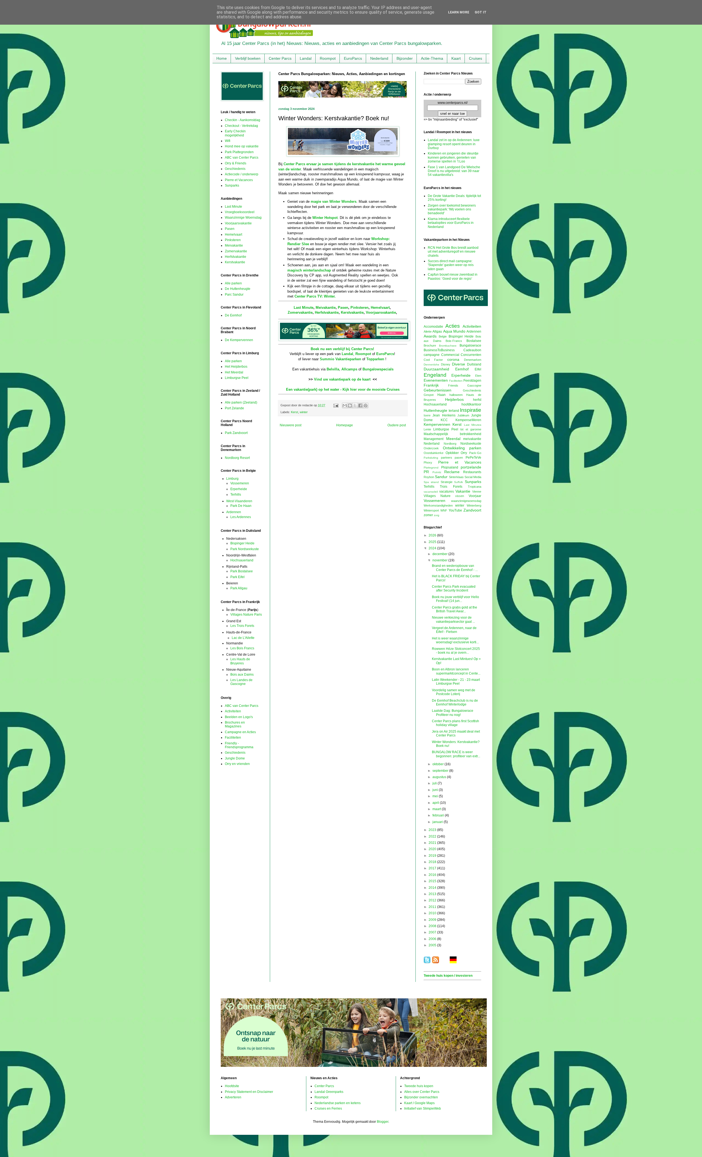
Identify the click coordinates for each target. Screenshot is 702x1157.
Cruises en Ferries (328, 1108)
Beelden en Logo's (239, 717)
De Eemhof (233, 315)
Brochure (430, 345)
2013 (433, 894)
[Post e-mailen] (335, 405)
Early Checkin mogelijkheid (235, 133)
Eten (478, 375)
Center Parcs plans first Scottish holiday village (455, 723)
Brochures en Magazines (235, 724)
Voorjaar (475, 496)
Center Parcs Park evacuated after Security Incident (453, 588)
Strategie (446, 482)
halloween (456, 394)
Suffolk (458, 482)
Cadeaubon (472, 350)
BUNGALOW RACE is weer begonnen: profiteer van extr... (456, 754)
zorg (436, 515)
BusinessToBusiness (439, 350)
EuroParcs (353, 58)
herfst (477, 400)
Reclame (452, 472)
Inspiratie (470, 410)
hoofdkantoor (471, 404)
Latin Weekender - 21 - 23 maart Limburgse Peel (456, 681)
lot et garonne (470, 429)
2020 (433, 849)
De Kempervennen (239, 340)
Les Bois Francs (242, 648)
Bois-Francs (454, 340)
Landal (306, 58)
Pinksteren (359, 307)
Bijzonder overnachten (421, 1097)
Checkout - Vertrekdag (241, 126)
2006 (433, 939)
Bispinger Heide (242, 543)
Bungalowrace (470, 345)
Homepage (344, 425)
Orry (464, 453)
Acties (452, 326)
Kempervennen (437, 424)
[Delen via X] (355, 405)
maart (437, 809)
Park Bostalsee (241, 571)
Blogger (382, 1122)
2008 (433, 926)
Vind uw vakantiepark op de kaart (342, 379)
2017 (433, 868)
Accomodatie (433, 326)
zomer (428, 515)
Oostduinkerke (433, 453)
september (440, 771)
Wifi (227, 141)
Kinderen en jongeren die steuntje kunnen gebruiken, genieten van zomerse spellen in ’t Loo (453, 157)
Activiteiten (233, 711)
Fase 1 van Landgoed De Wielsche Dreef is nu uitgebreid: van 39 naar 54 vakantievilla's (454, 171)
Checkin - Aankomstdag (242, 120)
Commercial (450, 355)
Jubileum (463, 415)
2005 (433, 945)
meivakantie (472, 439)
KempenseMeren (468, 420)
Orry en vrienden (237, 764)
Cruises (475, 58)
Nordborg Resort (237, 458)
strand (435, 482)
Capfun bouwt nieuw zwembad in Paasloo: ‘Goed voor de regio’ (452, 276)
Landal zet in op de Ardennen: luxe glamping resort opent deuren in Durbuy (454, 144)
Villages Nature (437, 496)
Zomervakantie (300, 312)
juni (435, 790)
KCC (444, 420)
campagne (432, 355)
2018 (433, 862)
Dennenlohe (431, 364)
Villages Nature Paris (246, 614)
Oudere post (396, 425)
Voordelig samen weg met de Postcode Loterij (453, 692)
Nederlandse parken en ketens (338, 1103)
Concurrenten (471, 355)
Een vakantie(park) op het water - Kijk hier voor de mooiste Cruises (343, 389)
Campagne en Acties (240, 732)
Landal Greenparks (329, 1092)
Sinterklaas (456, 477)
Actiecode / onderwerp (241, 174)
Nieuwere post (290, 425)
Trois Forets (451, 486)
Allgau (437, 331)
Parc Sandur (234, 294)
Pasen (343, 307)
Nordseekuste (470, 443)
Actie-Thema (432, 58)
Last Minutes (472, 424)
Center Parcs (280, 58)
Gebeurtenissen (437, 390)
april (436, 803)
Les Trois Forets (242, 626)
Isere (427, 415)
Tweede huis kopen (418, 1086)
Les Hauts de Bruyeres (240, 661)
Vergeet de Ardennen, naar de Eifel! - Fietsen (454, 630)
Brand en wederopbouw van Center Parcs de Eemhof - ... (455, 568)
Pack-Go (475, 453)
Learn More (458, 12)
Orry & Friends (235, 163)
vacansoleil (431, 491)
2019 (433, 856)
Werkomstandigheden (438, 505)
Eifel (478, 369)
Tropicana (474, 486)
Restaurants (472, 472)
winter (304, 412)
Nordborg (450, 443)
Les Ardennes (240, 517)
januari (438, 822)
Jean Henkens (443, 415)
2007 (433, 932)
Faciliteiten (233, 737)
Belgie (443, 336)
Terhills (235, 494)
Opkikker (452, 453)
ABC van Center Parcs (241, 157)
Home (221, 58)
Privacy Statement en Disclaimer (249, 1092)
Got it (480, 12)
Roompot (328, 58)
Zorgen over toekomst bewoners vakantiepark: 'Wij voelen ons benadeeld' (452, 209)
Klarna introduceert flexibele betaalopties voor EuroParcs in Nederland (451, 223)
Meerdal (453, 438)
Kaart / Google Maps (419, 1103)
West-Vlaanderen (239, 501)
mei (435, 796)
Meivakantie (326, 307)
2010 (433, 913)
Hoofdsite (232, 1086)
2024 (433, 548)
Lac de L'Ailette (243, 638)
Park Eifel (237, 577)
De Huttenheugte (237, 289)
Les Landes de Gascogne (241, 682)
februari (438, 815)
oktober (438, 764)
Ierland (454, 411)
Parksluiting (431, 457)
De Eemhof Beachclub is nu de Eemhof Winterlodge (455, 702)
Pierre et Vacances (239, 180)
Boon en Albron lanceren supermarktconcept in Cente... (456, 671)
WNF (443, 510)
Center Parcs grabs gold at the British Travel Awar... (454, 609)
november (440, 560)
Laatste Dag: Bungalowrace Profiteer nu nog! (452, 712)
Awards (430, 336)
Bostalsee (473, 341)
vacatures (446, 491)
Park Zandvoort (236, 433)
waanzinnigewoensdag (466, 500)
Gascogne (474, 385)
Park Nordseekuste (244, 549)
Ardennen (233, 512)
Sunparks (232, 185)
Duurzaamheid (436, 369)
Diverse (458, 364)
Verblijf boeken (248, 58)
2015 (433, 881)
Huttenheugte (435, 410)
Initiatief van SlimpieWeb (422, 1108)
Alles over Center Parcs (421, 1092)
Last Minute (303, 307)
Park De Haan (240, 506)
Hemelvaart (380, 307)
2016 (433, 875)
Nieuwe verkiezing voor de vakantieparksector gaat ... (453, 619)
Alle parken (233, 283)
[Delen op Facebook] (360, 405)
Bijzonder (405, 58)
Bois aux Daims (242, 674)
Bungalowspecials (378, 369)
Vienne (476, 491)
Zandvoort (472, 510)
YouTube (455, 510)
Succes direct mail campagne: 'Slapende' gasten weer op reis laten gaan (451, 265)
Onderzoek (431, 448)
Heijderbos (454, 399)
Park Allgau (238, 588)
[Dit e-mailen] (344, 405)
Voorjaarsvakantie (381, 312)
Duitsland (474, 364)
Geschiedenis (235, 169)
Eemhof (462, 369)
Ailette (428, 331)
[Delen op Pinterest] (365, 405)
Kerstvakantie (352, 312)
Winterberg (474, 505)
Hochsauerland (241, 560)
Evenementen (436, 380)
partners (446, 457)
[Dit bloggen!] (350, 405)
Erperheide (238, 489)
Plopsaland (449, 467)
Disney (445, 364)
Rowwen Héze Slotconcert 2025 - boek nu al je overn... (456, 651)
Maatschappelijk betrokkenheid (452, 434)
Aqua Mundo (454, 331)
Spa (426, 482)
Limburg (232, 479)
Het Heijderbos (236, 366)
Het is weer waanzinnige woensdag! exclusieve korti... (455, 640)
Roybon (429, 477)
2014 (433, 888)
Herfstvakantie (327, 312)
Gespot (429, 394)
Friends (453, 385)
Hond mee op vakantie (242, 146)
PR (426, 472)
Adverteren (233, 1097)
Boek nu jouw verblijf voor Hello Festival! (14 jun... (455, 599)
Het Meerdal (234, 372)
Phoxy (428, 462)
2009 (433, 920)
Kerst (294, 412)
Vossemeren (239, 483)
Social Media (473, 477)
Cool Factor (433, 359)
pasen (459, 457)
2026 (433, 535)
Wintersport (431, 510)
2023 (433, 830)
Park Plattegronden (239, 152)
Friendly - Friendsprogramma (239, 745)
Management (433, 439)
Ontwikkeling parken (462, 448)
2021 (433, 843)
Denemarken (472, 359)
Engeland (435, 375)
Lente (427, 429)
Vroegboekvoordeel (239, 212)
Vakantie (462, 491)
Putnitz (436, 472)
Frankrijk (431, 385)
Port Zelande (234, 408)
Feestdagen (472, 380)
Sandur (441, 477)
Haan (441, 395)
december (440, 554)
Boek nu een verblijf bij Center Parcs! (342, 349)
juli (435, 783)
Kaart (456, 58)
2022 (433, 836)
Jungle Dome (235, 758)
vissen (459, 496)
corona (453, 359)
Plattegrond (431, 467)
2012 (433, 900)
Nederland (379, 58)
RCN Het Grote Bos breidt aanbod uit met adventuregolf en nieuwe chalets (453, 252)
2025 (433, 542)
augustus (439, 777)
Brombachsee (448, 345)
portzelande (471, 467)
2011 (433, 907)
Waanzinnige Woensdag (243, 217)
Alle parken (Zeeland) (241, 402)
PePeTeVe (473, 457)
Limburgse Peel (236, 378)
